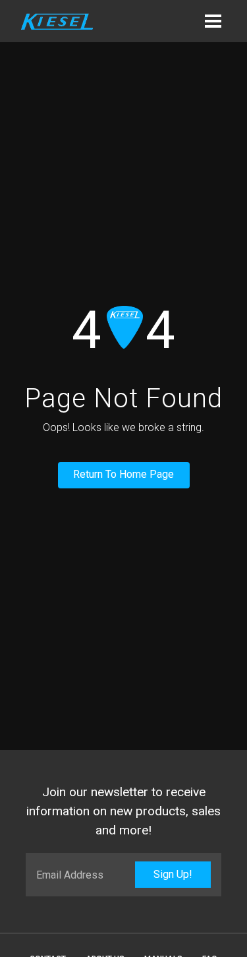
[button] (213, 21)
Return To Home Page (123, 474)
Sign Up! (172, 874)
